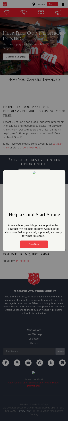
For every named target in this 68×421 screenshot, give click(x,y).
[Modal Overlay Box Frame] (34, 210)
